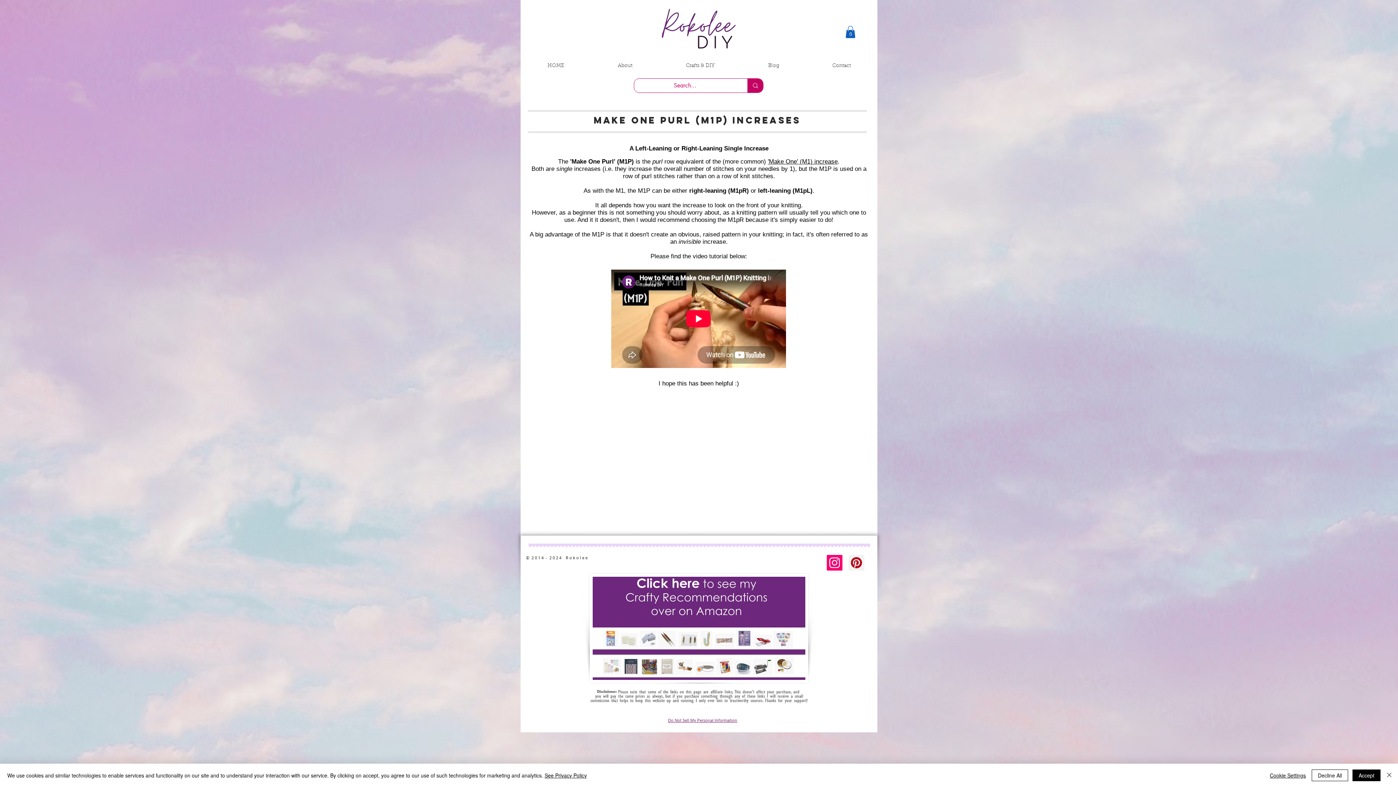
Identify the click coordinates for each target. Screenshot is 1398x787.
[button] (850, 32)
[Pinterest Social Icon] (856, 563)
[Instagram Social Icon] (834, 563)
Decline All (1330, 775)
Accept (1366, 775)
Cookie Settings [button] (1288, 775)
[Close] (1389, 775)
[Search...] (755, 86)
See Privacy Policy (566, 775)
